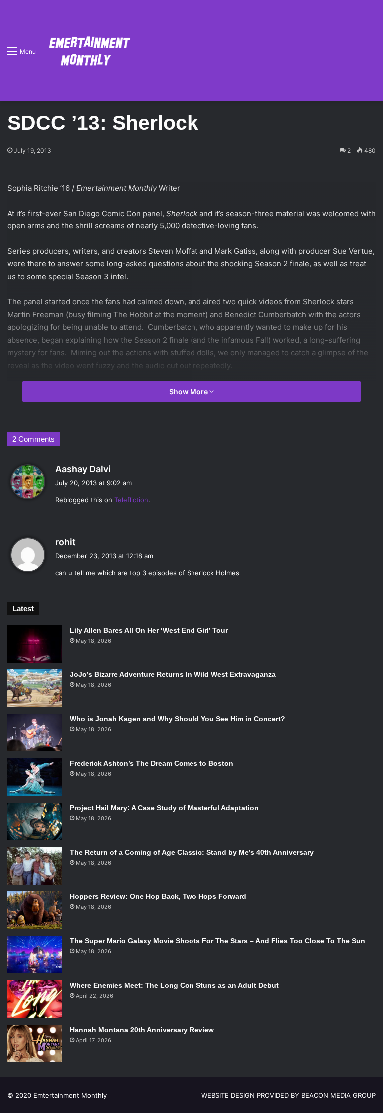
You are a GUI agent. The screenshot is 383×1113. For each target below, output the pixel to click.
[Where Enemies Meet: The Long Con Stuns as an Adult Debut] (34, 999)
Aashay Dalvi (83, 469)
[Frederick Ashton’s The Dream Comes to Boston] (34, 777)
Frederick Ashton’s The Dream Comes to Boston (151, 763)
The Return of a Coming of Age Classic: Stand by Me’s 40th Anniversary (192, 852)
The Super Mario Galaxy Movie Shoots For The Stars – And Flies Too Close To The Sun (217, 941)
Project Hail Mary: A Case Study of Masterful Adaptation (164, 808)
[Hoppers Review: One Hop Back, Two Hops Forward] (34, 910)
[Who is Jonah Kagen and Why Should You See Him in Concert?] (34, 732)
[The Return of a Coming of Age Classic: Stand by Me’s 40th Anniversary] (34, 866)
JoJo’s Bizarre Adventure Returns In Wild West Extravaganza (173, 674)
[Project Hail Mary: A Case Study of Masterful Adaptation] (34, 821)
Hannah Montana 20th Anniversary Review (142, 1030)
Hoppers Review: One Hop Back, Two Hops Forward (158, 896)
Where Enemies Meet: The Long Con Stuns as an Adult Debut (174, 985)
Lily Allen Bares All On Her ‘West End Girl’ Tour (149, 630)
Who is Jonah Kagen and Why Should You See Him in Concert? (177, 719)
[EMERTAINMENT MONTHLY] (87, 50)
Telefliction (131, 500)
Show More (189, 391)
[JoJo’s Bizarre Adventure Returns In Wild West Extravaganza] (34, 688)
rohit (65, 542)
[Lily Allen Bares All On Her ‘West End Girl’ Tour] (34, 644)
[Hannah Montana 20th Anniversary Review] (34, 1043)
